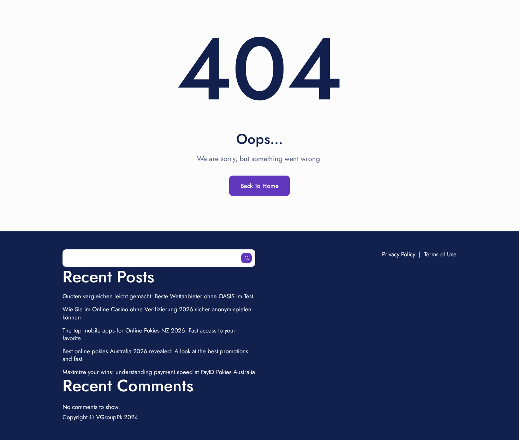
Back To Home (259, 186)
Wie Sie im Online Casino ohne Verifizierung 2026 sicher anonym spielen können (156, 313)
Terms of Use (440, 254)
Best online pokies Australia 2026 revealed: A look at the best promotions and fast (155, 355)
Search (246, 258)
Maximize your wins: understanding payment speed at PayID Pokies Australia (158, 372)
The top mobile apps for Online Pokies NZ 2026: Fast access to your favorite (148, 334)
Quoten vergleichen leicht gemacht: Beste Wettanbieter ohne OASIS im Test (157, 296)
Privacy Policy (398, 254)
